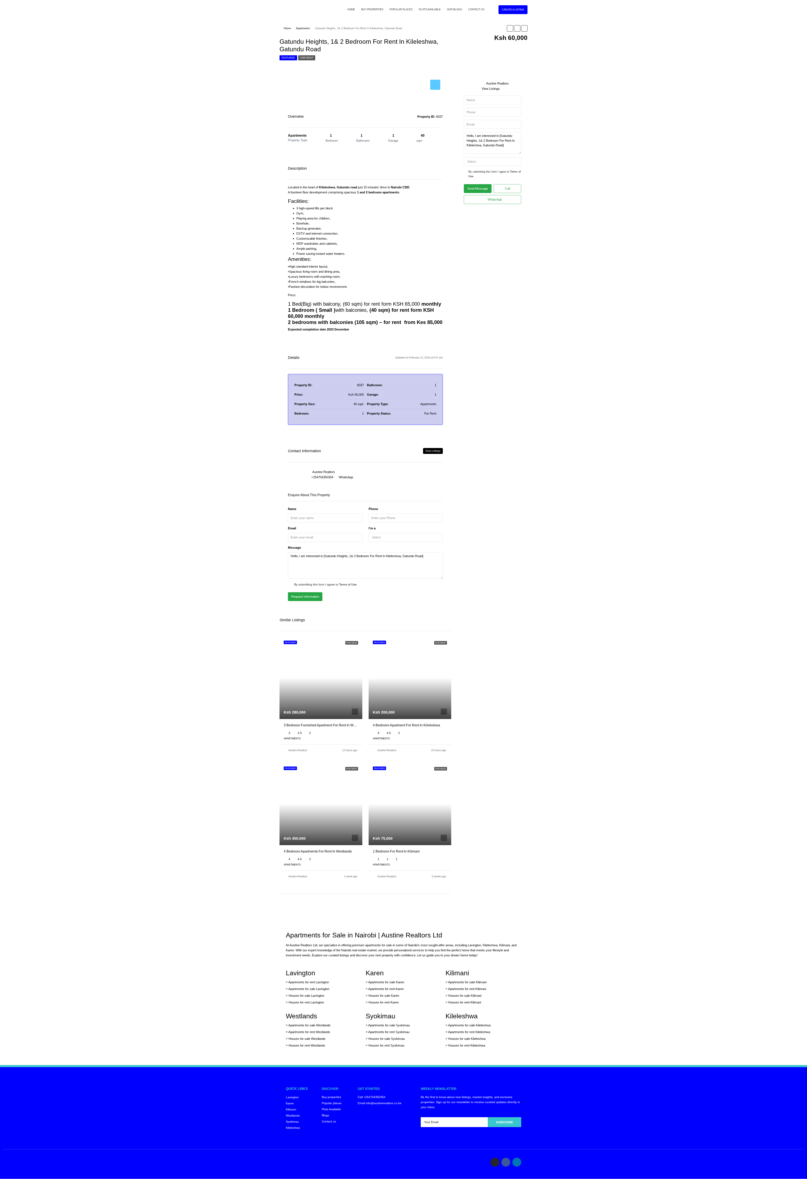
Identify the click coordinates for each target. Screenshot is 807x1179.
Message (294, 547)
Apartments (303, 28)
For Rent (306, 57)
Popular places (401, 9)
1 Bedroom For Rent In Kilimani (396, 851)
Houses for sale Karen (383, 995)
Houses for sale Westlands (307, 1038)
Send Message (477, 188)
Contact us (476, 9)
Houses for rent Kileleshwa (466, 1045)
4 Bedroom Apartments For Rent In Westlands (318, 851)
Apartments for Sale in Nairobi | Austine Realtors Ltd (364, 935)
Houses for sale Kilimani (464, 995)
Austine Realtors (297, 750)
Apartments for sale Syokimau (389, 1025)
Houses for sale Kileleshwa (466, 1038)
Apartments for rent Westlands (309, 1032)
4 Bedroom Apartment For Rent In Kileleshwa (406, 725)
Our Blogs (454, 9)
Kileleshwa (462, 1016)
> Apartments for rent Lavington (307, 982)
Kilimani (457, 973)
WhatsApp (346, 477)
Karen (375, 973)
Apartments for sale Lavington (308, 989)
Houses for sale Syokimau (386, 1038)
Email (292, 528)
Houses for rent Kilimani (464, 1002)
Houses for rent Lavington (306, 1002)
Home (351, 9)
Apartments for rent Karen (386, 989)
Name (292, 509)
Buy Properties (372, 9)
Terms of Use (348, 584)
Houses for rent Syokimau (386, 1045)
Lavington (300, 973)
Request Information (305, 596)
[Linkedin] (516, 1162)
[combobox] (406, 537)
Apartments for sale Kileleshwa (469, 1025)
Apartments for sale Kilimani (467, 982)
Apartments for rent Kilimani (467, 989)
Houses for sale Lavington (306, 995)
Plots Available (430, 9)
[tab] (435, 85)
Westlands (301, 1016)
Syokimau (380, 1016)
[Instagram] (495, 1162)
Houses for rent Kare (382, 1002)
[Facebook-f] (505, 1162)
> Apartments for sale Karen (385, 982)
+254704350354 (322, 477)
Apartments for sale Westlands (309, 1025)
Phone (373, 509)
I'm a (372, 528)
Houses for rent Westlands (307, 1045)
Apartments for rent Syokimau (388, 1032)
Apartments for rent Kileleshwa (469, 1032)
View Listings (432, 450)
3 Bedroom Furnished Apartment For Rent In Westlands (325, 725)
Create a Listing (513, 9)
